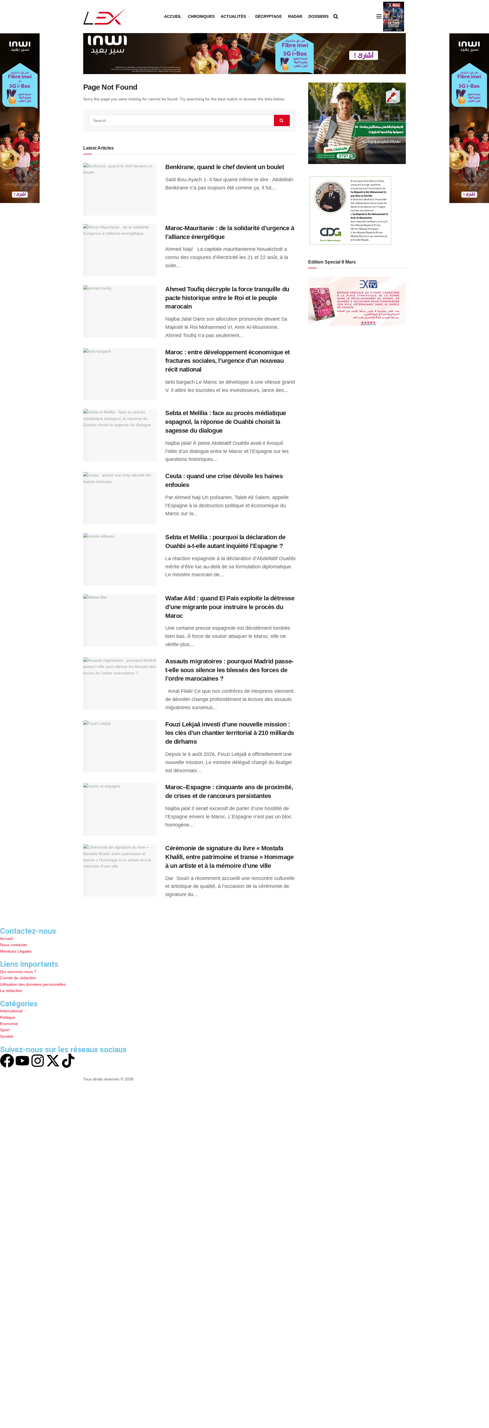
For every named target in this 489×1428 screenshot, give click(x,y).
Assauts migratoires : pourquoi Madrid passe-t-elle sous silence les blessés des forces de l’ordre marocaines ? (229, 670)
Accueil (173, 16)
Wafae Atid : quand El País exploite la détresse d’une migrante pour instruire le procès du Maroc (229, 607)
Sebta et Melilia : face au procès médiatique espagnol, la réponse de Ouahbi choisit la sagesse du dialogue (225, 421)
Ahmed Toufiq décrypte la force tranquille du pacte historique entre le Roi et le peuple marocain (227, 298)
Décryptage (268, 16)
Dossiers (318, 16)
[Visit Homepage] (104, 16)
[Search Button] (335, 16)
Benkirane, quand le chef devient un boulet (224, 167)
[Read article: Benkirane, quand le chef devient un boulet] (120, 189)
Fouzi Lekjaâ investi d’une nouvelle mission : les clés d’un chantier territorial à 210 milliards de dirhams (229, 733)
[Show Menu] (378, 16)
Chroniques (201, 16)
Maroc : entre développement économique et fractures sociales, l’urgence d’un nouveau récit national (227, 361)
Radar (295, 16)
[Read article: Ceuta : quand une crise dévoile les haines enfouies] (120, 498)
